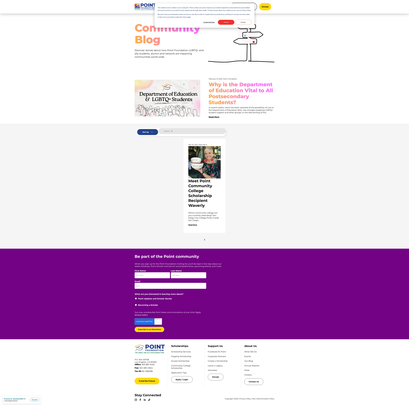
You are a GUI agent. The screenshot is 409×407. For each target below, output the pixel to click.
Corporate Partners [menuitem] (217, 356)
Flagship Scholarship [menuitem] (181, 356)
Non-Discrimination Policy (263, 399)
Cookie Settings (209, 22)
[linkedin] (145, 400)
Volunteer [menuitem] (212, 370)
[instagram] (136, 400)
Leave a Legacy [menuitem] (215, 366)
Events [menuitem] (247, 356)
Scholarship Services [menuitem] (181, 352)
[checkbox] (170, 303)
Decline (243, 22)
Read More (214, 117)
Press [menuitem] (247, 370)
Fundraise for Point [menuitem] (217, 352)
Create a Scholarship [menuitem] (218, 361)
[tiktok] (149, 400)
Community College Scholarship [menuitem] (180, 367)
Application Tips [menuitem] (178, 373)
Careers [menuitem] (248, 375)
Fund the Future (147, 381)
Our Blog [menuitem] (248, 361)
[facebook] (140, 400)
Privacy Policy (245, 399)
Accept (226, 22)
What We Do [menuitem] (250, 352)
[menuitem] (186, 379)
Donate (265, 7)
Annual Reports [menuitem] (251, 366)
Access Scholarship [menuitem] (180, 361)
